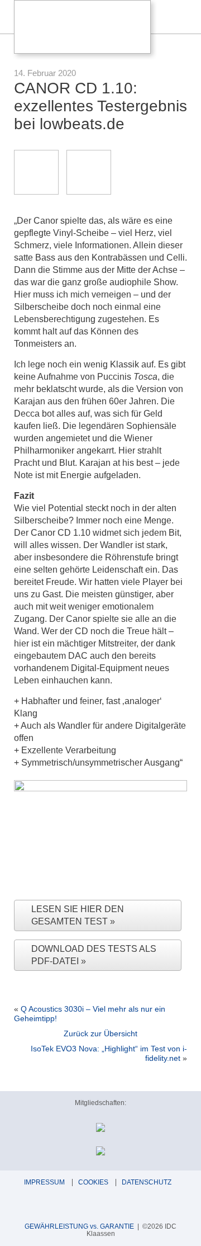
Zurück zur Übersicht (100, 1033)
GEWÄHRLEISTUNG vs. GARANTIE (79, 1226)
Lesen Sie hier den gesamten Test (77, 915)
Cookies (93, 1182)
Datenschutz (146, 1182)
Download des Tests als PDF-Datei (93, 955)
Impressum (44, 1182)
